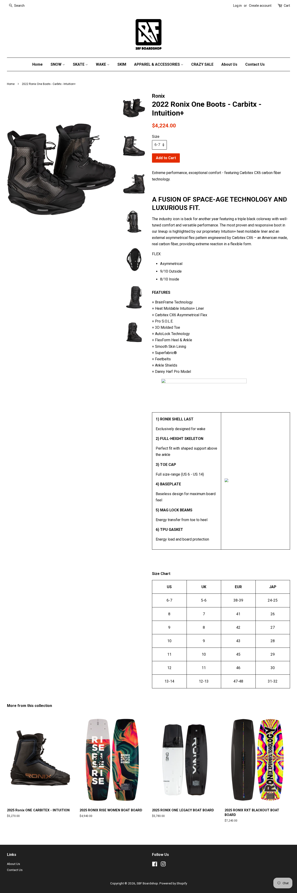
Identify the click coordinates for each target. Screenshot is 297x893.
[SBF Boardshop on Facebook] (154, 865)
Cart (287, 5)
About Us (229, 64)
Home (37, 64)
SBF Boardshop (147, 883)
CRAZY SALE (202, 64)
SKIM (121, 64)
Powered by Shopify (173, 883)
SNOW (56, 64)
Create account (260, 5)
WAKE (101, 64)
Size (155, 136)
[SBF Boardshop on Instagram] (163, 865)
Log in (237, 5)
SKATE (79, 64)
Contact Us (255, 64)
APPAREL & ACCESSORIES (157, 64)
